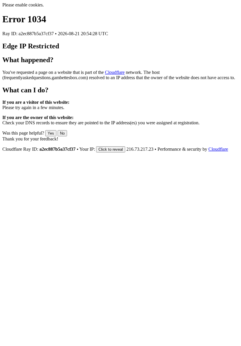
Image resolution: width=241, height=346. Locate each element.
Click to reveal (110, 149)
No (62, 133)
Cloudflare (115, 72)
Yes (51, 133)
